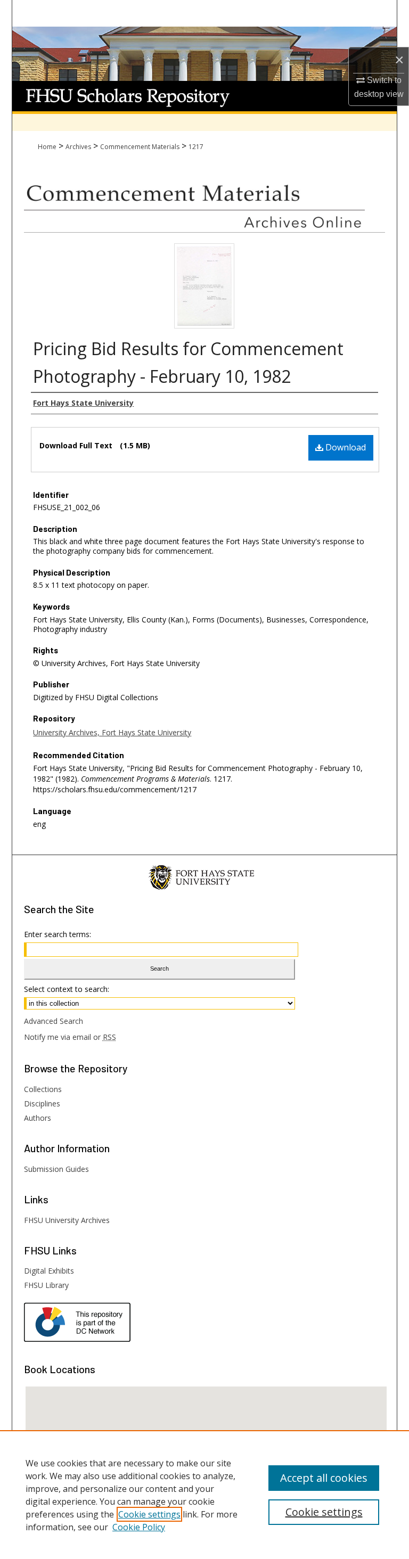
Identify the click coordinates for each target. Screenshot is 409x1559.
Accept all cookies (323, 1478)
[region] (204, 1494)
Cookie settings (149, 1514)
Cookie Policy (138, 1527)
